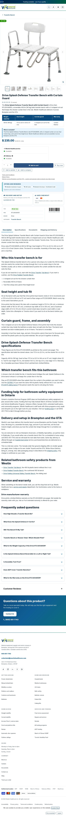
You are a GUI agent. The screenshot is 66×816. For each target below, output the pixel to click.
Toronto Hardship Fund (41, 737)
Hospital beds (39, 679)
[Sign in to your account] (53, 7)
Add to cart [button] (34, 165)
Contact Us (10, 614)
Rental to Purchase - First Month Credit (45, 187)
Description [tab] (7, 230)
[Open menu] (63, 7)
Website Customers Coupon (13, 187)
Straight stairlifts (6, 713)
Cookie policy (39, 804)
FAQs (2, 776)
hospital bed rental (21, 440)
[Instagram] (8, 669)
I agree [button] (59, 813)
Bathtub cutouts (39, 695)
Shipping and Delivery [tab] (48, 230)
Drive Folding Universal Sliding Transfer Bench (19, 473)
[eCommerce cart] (58, 7)
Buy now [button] (60, 165)
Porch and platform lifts (8, 725)
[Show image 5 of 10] (30, 88)
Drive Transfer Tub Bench (40, 273)
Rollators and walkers (7, 691)
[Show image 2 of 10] (13, 88)
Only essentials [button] (50, 813)
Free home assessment (42, 713)
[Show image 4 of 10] (24, 88)
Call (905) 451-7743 (9, 200)
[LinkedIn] (12, 669)
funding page (49, 409)
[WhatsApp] (22, 669)
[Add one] (11, 165)
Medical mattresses (40, 683)
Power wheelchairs (7, 679)
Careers (3, 764)
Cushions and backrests (8, 695)
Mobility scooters (6, 687)
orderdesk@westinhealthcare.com (13, 658)
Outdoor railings (6, 737)
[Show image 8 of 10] (47, 88)
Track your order (6, 780)
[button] (33, 52)
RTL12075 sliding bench (9, 385)
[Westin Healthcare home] (8, 7)
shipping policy (52, 451)
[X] (17, 669)
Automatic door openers (8, 733)
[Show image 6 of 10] (35, 88)
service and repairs (20, 487)
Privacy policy (14, 804)
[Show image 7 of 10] (41, 88)
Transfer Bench (9, 15)
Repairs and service (40, 717)
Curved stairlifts (6, 717)
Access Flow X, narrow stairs (10, 721)
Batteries (4, 699)
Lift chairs (37, 687)
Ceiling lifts (38, 703)
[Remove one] (4, 165)
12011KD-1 (10, 382)
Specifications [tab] (20, 230)
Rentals (37, 721)
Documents (4, 768)
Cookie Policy (55, 808)
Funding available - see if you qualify (35, 2)
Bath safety (38, 691)
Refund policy (49, 804)
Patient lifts (38, 699)
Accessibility (4, 804)
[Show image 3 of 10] (18, 88)
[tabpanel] (33, 407)
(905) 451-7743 (11, 620)
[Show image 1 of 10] (7, 88)
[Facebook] (3, 669)
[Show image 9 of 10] (52, 88)
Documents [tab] (33, 230)
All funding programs (41, 725)
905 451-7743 (6, 654)
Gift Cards (28, 187)
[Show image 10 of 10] (58, 88)
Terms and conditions (26, 804)
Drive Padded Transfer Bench (23, 275)
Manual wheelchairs (7, 683)
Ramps (3, 729)
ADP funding (38, 729)
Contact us (4, 772)
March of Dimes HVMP (41, 733)
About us (4, 760)
